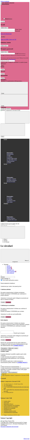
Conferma (8, 108)
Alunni (8, 266)
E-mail (16, 53)
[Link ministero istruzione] (7, 2)
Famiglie (9, 268)
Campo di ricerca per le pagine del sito (10, 223)
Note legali (6, 402)
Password (17, 31)
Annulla (3, 108)
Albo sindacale (10, 273)
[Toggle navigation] (13, 129)
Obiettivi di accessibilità (9, 408)
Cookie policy (7, 401)
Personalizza (4, 348)
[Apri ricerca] (17, 117)
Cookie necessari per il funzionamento (10, 366)
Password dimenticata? (6, 33)
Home (5, 239)
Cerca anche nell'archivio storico (10, 280)
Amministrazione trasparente (11, 412)
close (2, 136)
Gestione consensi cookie (10, 411)
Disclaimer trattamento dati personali (9, 426)
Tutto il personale (11, 271)
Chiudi (2, 69)
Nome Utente (18, 29)
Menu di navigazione (20, 261)
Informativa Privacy (8, 404)
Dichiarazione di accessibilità (11, 406)
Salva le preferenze (12, 372)
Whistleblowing (7, 409)
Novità (5, 240)
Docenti (9, 267)
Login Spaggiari (12, 59)
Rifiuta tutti (13, 348)
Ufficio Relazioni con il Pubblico (12, 405)
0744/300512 (9, 385)
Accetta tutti (6, 349)
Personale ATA (10, 270)
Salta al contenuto (5, 1)
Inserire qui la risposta (19, 333)
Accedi (2, 21)
